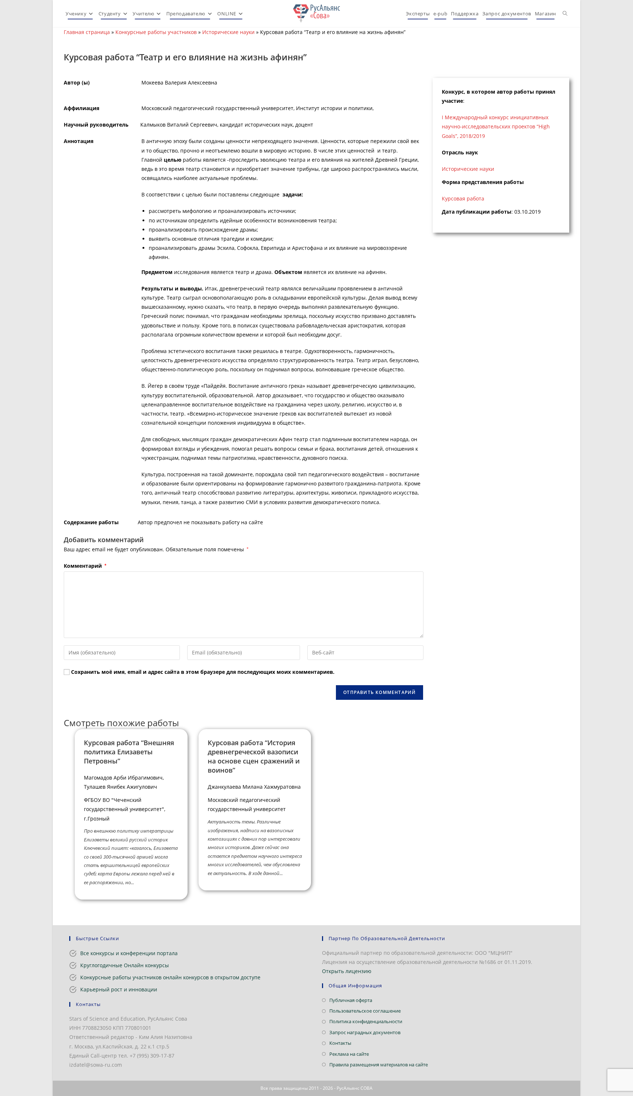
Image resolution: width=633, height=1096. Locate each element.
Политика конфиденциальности (365, 1021)
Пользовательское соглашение (365, 1010)
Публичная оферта (350, 1000)
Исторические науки (228, 32)
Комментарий (85, 565)
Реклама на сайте (349, 1054)
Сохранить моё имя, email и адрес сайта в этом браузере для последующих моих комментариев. (202, 671)
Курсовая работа (463, 198)
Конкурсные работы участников (156, 32)
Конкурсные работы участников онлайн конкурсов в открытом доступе (170, 977)
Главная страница (87, 32)
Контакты (340, 1043)
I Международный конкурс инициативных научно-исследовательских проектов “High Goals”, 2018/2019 (496, 126)
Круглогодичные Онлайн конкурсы (124, 965)
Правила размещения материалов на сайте (378, 1064)
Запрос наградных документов (364, 1032)
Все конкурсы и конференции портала (129, 953)
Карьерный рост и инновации (118, 989)
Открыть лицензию (346, 971)
